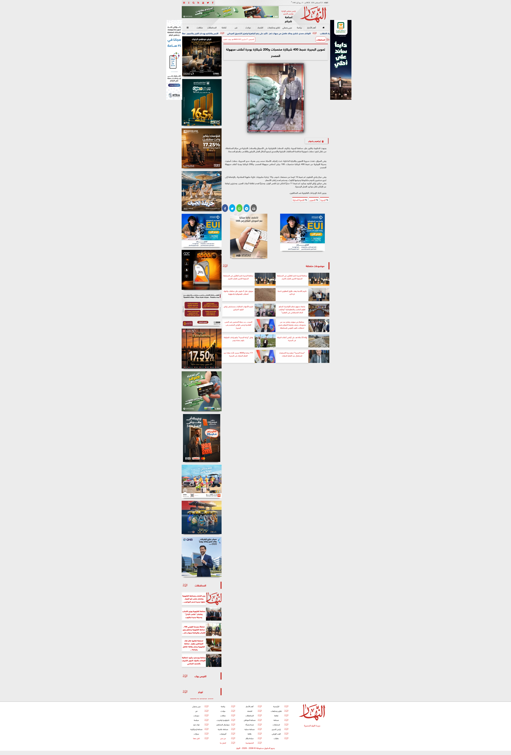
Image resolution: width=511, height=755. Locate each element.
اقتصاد (260, 27)
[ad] (202, 56)
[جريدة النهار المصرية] (230, 12)
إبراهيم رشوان (314, 141)
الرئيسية (276, 706)
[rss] (198, 3)
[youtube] (203, 3)
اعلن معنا (196, 738)
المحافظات (211, 27)
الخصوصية (250, 742)
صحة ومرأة (249, 724)
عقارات (276, 738)
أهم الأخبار (311, 27)
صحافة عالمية (223, 729)
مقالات (200, 27)
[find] (193, 3)
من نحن (223, 738)
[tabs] (184, 3)
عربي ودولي (287, 27)
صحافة (276, 719)
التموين (312, 200)
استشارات (276, 724)
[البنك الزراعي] (302, 232)
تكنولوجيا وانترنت (223, 719)
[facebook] (213, 3)
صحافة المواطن (249, 719)
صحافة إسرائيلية (196, 729)
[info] (189, 3)
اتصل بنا (223, 742)
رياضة (299, 27)
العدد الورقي (276, 733)
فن (236, 27)
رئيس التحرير (276, 729)
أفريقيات (223, 733)
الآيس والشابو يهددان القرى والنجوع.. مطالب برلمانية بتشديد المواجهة (261, 33)
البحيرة (323, 200)
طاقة (250, 733)
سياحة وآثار (250, 738)
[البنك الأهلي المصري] (174, 60)
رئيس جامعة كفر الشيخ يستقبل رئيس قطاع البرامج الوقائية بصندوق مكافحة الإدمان (186, 33)
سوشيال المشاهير (223, 724)
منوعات (196, 715)
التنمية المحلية (299, 200)
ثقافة (224, 27)
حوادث (248, 27)
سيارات (196, 733)
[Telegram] (246, 208)
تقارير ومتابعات (273, 27)
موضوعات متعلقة (315, 266)
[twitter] (208, 3)
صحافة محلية (250, 729)
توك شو (196, 724)
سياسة (196, 719)
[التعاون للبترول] (202, 270)
